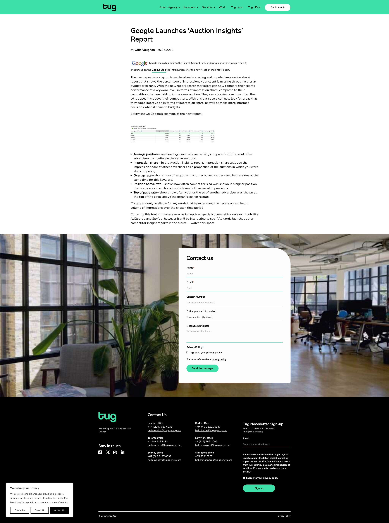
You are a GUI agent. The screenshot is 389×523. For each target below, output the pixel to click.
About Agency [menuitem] (168, 7)
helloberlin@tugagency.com (211, 430)
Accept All (59, 510)
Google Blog (159, 70)
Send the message (202, 368)
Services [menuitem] (207, 7)
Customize (19, 510)
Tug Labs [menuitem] (237, 7)
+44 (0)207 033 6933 (160, 426)
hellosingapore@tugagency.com (213, 460)
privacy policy (219, 359)
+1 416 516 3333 (158, 441)
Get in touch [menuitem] (278, 7)
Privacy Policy (284, 515)
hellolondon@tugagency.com (164, 430)
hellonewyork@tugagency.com (212, 445)
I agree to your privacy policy (206, 352)
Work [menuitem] (222, 7)
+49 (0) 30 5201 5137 (207, 426)
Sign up (259, 488)
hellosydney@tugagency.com (164, 460)
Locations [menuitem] (190, 7)
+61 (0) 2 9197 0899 (159, 456)
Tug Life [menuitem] (253, 7)
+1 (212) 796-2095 (206, 441)
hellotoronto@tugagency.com (164, 445)
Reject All (40, 510)
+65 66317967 (204, 456)
